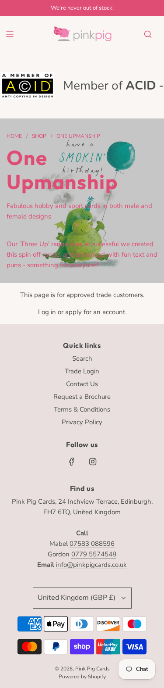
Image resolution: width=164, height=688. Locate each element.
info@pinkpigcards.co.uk (91, 564)
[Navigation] (9, 34)
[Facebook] (71, 461)
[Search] (147, 34)
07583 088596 (92, 543)
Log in (47, 312)
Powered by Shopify (82, 676)
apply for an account (95, 312)
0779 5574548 (93, 554)
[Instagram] (92, 461)
